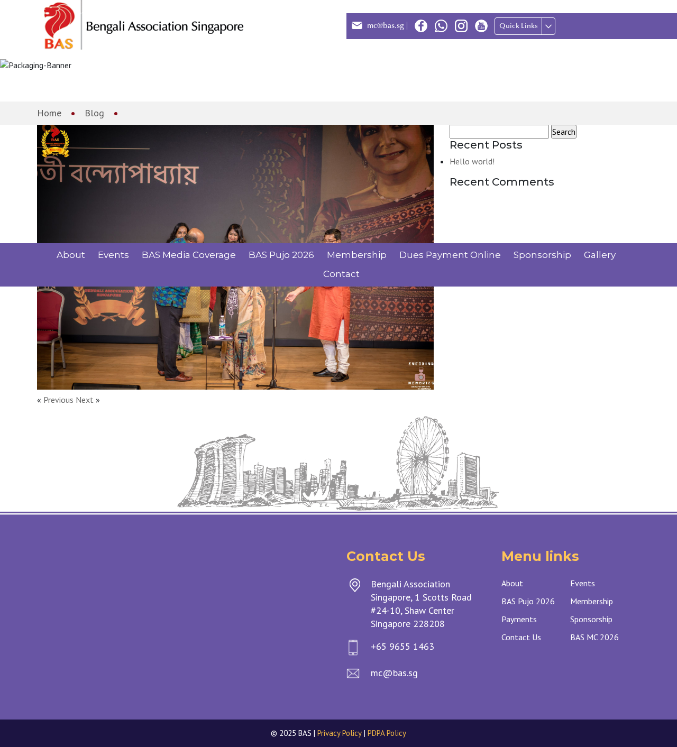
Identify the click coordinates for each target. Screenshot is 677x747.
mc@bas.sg (385, 25)
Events (113, 255)
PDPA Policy (387, 733)
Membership (357, 255)
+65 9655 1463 (402, 646)
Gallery (600, 255)
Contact (341, 274)
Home (49, 113)
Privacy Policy (339, 733)
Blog (94, 113)
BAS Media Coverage (189, 255)
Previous (58, 399)
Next (85, 399)
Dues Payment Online (450, 255)
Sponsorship (542, 255)
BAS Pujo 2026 (281, 255)
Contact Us (521, 637)
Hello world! (472, 161)
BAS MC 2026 (594, 637)
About (71, 255)
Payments (519, 619)
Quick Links (518, 26)
